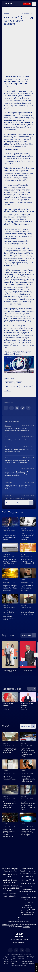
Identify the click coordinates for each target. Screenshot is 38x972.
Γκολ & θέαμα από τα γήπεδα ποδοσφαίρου (18, 440)
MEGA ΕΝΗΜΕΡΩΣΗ (12, 386)
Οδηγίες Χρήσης (9, 957)
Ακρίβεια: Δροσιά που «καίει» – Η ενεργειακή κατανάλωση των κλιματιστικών (10, 562)
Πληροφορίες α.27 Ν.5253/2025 (13, 959)
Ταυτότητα (30, 957)
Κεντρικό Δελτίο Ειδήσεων (8, 704)
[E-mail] (22, 408)
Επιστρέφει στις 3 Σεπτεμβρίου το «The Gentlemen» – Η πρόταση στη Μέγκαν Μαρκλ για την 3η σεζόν (17, 473)
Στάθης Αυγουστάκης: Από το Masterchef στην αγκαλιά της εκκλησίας (28, 536)
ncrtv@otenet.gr (27, 914)
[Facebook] (5, 408)
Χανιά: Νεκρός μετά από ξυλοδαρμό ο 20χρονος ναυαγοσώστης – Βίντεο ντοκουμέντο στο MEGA (9, 615)
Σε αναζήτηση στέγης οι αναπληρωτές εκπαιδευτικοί (9, 750)
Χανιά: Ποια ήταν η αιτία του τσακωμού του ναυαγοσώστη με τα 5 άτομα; (27, 587)
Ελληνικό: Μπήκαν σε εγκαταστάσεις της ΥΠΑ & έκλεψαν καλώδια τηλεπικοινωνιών (9, 832)
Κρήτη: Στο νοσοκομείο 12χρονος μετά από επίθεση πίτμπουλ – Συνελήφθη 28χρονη (28, 805)
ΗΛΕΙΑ (7, 390)
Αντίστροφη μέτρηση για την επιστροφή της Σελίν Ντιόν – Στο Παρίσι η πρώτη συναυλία (17, 486)
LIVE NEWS (9, 383)
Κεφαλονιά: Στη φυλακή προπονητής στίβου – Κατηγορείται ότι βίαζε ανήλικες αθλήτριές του (28, 752)
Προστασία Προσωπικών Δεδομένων (19, 954)
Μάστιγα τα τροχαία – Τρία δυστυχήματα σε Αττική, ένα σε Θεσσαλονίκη (10, 804)
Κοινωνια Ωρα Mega (10, 671)
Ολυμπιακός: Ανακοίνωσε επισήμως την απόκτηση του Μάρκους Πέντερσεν (17, 461)
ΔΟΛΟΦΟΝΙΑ (27, 386)
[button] (34, 4)
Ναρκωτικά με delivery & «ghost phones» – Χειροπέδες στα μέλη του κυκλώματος (28, 832)
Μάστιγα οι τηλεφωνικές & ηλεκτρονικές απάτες (9, 778)
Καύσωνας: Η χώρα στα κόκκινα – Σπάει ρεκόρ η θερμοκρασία (27, 561)
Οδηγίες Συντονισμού (11, 961)
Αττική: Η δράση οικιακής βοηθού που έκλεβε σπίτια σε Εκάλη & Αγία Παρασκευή (28, 778)
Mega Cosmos (9, 963)
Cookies (21, 957)
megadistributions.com (19, 965)
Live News (28, 670)
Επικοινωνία (31, 959)
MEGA (19, 383)
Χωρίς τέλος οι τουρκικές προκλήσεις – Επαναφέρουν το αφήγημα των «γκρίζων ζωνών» (18, 500)
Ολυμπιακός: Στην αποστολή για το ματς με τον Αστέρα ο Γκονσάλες (18, 450)
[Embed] (28, 408)
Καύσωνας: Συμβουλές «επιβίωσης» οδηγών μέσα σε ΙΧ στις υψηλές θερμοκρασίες (10, 587)
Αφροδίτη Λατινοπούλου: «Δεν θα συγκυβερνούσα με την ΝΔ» (9, 536)
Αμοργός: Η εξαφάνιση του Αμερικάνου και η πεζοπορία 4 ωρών (28, 612)
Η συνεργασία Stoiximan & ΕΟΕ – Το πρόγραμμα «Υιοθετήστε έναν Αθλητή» (17, 429)
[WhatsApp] (17, 408)
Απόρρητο (36, 968)
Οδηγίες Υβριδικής (28, 961)
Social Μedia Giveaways (25, 963)
